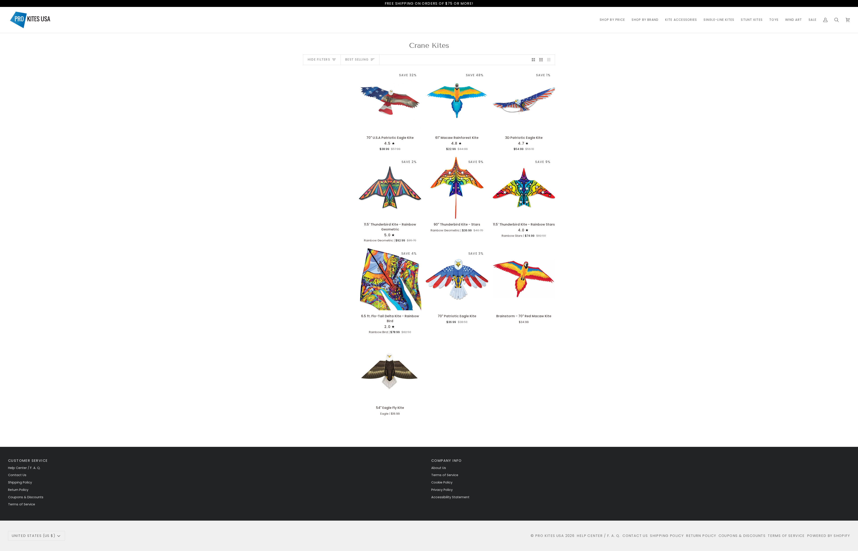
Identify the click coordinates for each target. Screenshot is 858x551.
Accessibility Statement (450, 497)
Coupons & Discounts (25, 497)
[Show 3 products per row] (541, 60)
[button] (612, 20)
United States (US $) (33, 535)
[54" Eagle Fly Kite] (390, 371)
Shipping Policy (20, 482)
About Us (438, 468)
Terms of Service (21, 504)
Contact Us (17, 475)
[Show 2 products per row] (533, 60)
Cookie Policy (441, 482)
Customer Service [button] (28, 460)
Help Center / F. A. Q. (24, 468)
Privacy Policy (442, 490)
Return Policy (18, 490)
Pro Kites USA (549, 535)
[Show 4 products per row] (550, 60)
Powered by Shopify (828, 535)
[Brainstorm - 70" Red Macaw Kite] (524, 279)
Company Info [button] (446, 460)
